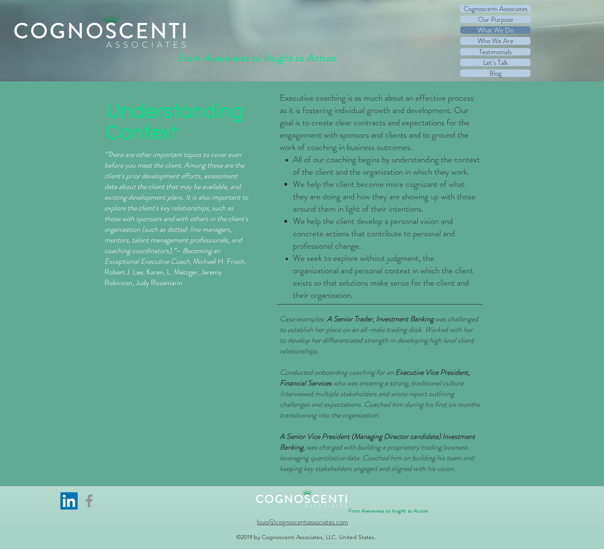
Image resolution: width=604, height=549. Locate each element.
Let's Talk (495, 62)
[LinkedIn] (69, 501)
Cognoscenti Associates (495, 8)
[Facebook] (89, 501)
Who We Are (495, 40)
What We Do (495, 30)
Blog (495, 73)
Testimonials (495, 51)
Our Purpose (495, 19)
